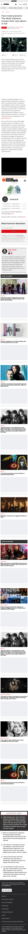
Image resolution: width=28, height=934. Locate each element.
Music (3, 12)
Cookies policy (5, 909)
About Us (4, 896)
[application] (14, 165)
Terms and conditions (7, 902)
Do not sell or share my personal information (12, 921)
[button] (2, 4)
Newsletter (24, 55)
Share (5, 55)
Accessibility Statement (7, 912)
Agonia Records (6, 118)
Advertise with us (6, 918)
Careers (3, 915)
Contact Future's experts (7, 899)
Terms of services (18, 235)
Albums (7, 12)
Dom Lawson (12, 27)
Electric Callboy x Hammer (15, 8)
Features (4, 27)
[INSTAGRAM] (12, 253)
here (12, 214)
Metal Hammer (19, 27)
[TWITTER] (9, 253)
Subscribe (20, 4)
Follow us (16, 55)
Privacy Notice (20, 236)
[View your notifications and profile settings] (15, 4)
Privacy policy (5, 905)
